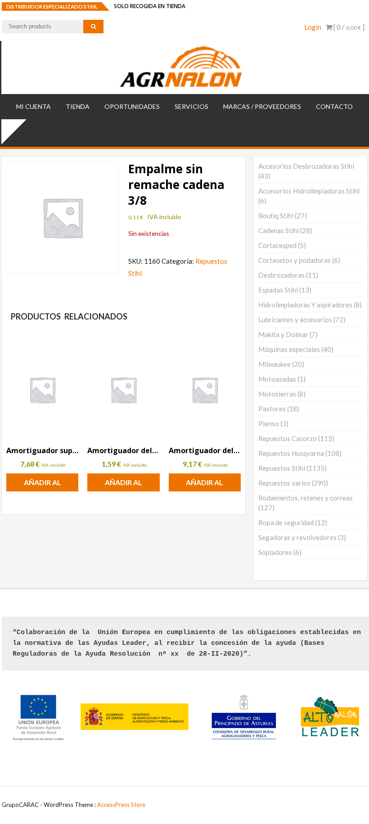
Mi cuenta (33, 106)
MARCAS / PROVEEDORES (262, 106)
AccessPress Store (121, 804)
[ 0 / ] (348, 27)
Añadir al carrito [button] (42, 484)
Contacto (334, 106)
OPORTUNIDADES (132, 106)
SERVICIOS (191, 106)
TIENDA (78, 106)
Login (312, 27)
